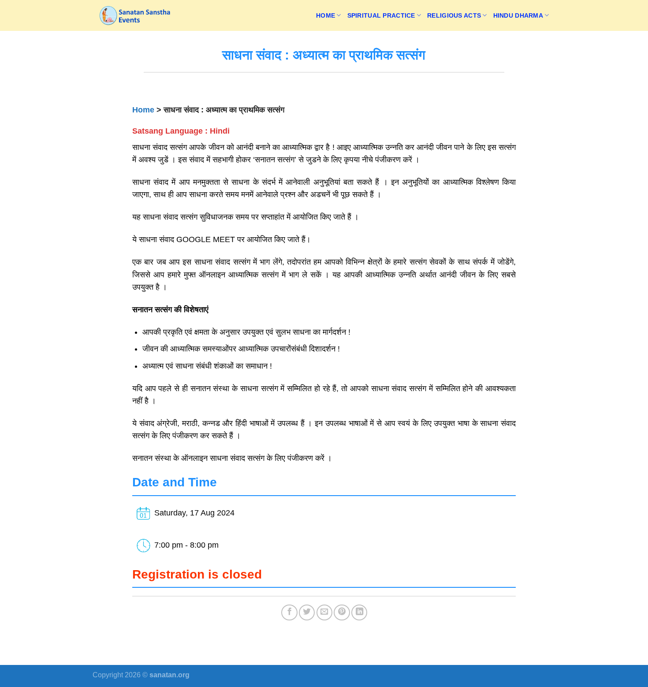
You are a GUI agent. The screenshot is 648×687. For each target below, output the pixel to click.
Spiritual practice (381, 15)
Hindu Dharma (518, 15)
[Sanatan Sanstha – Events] (137, 15)
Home (325, 15)
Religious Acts (454, 15)
